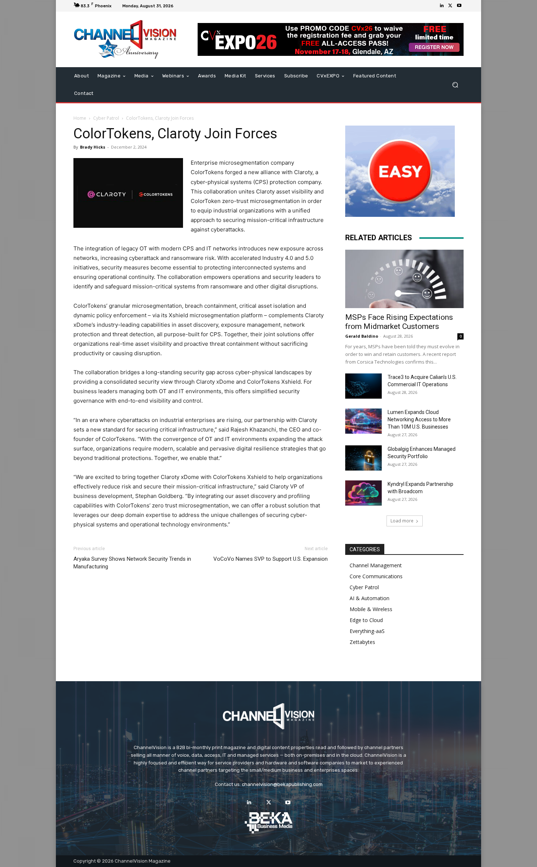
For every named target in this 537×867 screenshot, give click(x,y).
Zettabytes (362, 641)
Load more (402, 521)
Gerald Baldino (361, 336)
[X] (450, 5)
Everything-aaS (367, 631)
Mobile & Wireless (371, 609)
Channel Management (376, 565)
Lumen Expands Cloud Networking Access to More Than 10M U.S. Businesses (419, 419)
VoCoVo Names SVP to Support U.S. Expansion (270, 559)
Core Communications (376, 576)
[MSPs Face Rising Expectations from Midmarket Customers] (404, 279)
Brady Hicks (92, 147)
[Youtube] (459, 5)
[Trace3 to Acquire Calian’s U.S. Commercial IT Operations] (363, 386)
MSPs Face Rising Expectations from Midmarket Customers (399, 322)
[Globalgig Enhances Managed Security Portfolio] (363, 458)
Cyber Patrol (106, 118)
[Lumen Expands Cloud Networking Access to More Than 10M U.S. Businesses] (363, 421)
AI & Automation (369, 598)
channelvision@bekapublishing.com (282, 784)
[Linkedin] (441, 5)
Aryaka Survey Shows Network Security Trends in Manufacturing (132, 563)
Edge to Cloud (366, 620)
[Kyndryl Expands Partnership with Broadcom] (363, 493)
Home (79, 118)
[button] (455, 84)
